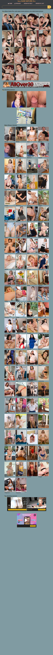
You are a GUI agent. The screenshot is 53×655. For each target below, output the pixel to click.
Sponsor (18, 3)
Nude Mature (26, 1)
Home (10, 3)
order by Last (40, 3)
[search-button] (49, 6)
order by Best (28, 3)
